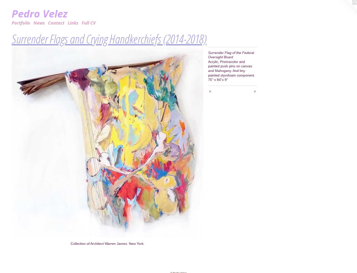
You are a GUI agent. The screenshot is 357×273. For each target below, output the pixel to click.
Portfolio (21, 23)
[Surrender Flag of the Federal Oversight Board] (107, 142)
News (39, 23)
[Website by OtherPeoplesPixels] (347, 9)
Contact (56, 23)
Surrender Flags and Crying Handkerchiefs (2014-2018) (109, 39)
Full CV (89, 23)
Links (73, 23)
